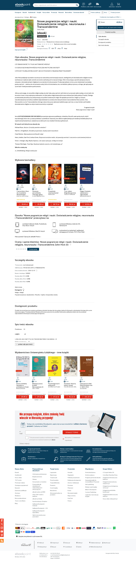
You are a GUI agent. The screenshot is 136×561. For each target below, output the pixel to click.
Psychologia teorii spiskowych (53, 384)
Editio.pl (80, 542)
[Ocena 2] (45, 44)
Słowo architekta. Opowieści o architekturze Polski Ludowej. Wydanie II (22, 386)
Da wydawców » (97, 449)
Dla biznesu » (32, 456)
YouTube (2, 531)
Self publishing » (97, 456)
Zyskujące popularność (21, 485)
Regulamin (71, 475)
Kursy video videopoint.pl (110, 499)
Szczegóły (103, 39)
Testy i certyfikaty (20, 501)
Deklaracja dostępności (74, 480)
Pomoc (38, 236)
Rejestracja (53, 475)
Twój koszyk (53, 477)
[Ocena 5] (50, 44)
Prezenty (52, 485)
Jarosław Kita (83, 388)
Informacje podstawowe (39, 474)
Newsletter (53, 490)
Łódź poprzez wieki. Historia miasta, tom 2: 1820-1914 (86, 385)
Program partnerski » (34, 449)
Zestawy (17, 493)
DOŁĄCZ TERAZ (72, 432)
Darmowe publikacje (20, 490)
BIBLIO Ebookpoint (90, 489)
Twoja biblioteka (54, 483)
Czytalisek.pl (68, 547)
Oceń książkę (54, 488)
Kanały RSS (2, 541)
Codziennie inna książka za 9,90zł (109, 17)
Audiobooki (31, 12)
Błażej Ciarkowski (20, 388)
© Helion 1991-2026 (20, 556)
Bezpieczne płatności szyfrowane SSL (30, 536)
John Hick (45, 39)
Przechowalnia (54, 480)
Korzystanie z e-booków (39, 482)
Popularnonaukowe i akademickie (24, 295)
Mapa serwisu (72, 495)
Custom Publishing (90, 492)
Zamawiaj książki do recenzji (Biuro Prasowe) (92, 481)
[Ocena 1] (43, 44)
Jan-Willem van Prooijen (54, 386)
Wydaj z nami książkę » (67, 449)
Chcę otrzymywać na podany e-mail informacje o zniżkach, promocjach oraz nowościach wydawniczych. (44, 438)
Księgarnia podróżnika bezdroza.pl (109, 491)
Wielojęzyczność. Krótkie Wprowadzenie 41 (37, 385)
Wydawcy (18, 495)
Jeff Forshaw (25, 196)
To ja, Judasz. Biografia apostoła (70, 192)
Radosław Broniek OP (85, 196)
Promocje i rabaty (20, 483)
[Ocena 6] (52, 44)
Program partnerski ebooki (92, 477)
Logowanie (53, 472)
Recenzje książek (72, 493)
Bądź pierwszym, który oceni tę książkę (65, 44)
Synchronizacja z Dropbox (39, 501)
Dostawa (70, 485)
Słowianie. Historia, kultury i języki (70, 384)
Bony (105, 12)
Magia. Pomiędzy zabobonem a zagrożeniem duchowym (85, 193)
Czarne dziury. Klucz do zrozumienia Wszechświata (23, 192)
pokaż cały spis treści (25, 344)
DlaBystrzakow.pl (95, 542)
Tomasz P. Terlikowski (69, 194)
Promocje (54, 12)
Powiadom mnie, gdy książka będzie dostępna (110, 27)
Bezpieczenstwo (37, 476)
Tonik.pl (117, 553)
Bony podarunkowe (20, 498)
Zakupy (34, 479)
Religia (17, 292)
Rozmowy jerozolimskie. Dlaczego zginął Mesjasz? (37, 193)
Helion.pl (41, 542)
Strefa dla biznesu (90, 472)
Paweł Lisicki (51, 194)
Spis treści (103, 45)
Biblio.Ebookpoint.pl (96, 547)
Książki (39, 12)
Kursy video (46, 12)
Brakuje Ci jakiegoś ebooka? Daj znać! (71, 456)
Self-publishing (89, 484)
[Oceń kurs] (21, 249)
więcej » (54, 439)
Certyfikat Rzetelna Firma (110, 475)
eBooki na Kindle (37, 499)
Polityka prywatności (74, 477)
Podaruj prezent (115, 12)
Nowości (61, 12)
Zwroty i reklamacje (73, 483)
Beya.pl (54, 547)
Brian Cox (19, 196)
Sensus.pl (67, 542)
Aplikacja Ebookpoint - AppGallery (38, 511)
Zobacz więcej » (25, 443)
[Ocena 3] (46, 44)
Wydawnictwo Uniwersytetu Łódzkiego (58, 42)
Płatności (70, 488)
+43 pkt (52, 36)
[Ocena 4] (48, 44)
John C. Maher (35, 388)
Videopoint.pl (42, 547)
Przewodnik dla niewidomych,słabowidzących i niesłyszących (37, 487)
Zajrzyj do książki (20, 50)
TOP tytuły (18, 480)
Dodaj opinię (33, 249)
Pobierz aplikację (95, 12)
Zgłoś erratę (18, 287)
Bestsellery (68, 12)
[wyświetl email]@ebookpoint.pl (62, 555)
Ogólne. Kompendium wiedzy (49, 295)
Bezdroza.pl (107, 542)
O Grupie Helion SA (108, 472)
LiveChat (70, 498)
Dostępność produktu (104, 42)
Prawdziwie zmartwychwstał (53, 192)
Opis (102, 36)
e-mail (21, 432)
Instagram (2, 528)
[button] (93, 175)
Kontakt (70, 472)
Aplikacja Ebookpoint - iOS (40, 508)
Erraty (69, 490)
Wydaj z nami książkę (91, 487)
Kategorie (18, 12)
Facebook (2, 520)
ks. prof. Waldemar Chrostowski (40, 196)
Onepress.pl (55, 542)
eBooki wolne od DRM (38, 492)
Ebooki (25, 12)
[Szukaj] (77, 5)
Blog (16, 503)
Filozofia (37, 295)
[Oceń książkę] (47, 44)
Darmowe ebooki (78, 12)
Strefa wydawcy (89, 475)
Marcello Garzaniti (68, 386)
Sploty (79, 547)
